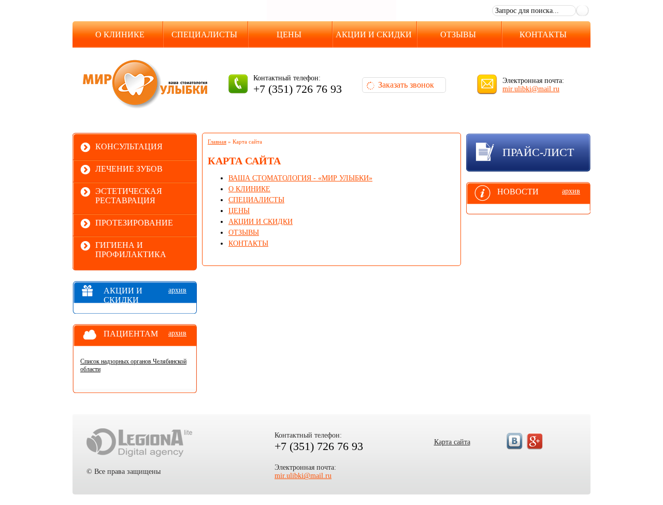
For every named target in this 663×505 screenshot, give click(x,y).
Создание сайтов (139, 442)
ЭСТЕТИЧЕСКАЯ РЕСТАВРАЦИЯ (128, 196)
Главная (217, 141)
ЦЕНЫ (289, 34)
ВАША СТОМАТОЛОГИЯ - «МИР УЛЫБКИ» (300, 178)
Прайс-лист (538, 152)
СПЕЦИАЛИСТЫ (204, 34)
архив (177, 290)
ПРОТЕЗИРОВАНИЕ (134, 222)
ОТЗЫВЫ (458, 34)
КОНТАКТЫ (543, 34)
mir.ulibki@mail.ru (530, 89)
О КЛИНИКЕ (120, 34)
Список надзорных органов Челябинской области (133, 365)
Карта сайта (452, 442)
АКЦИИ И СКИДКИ (374, 34)
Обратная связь (450, 9)
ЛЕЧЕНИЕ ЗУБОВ (129, 168)
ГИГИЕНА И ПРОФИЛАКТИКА (130, 250)
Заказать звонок (406, 84)
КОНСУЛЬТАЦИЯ (129, 146)
